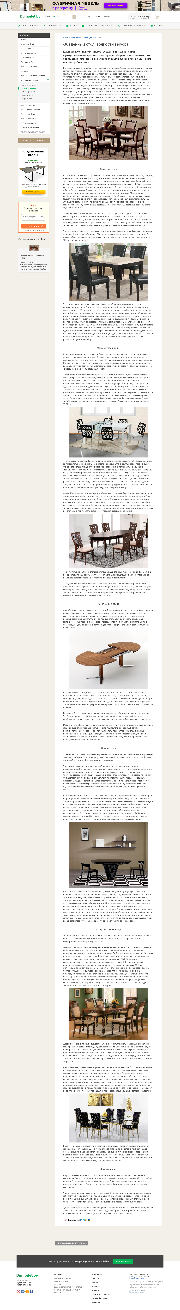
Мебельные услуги (28, 123)
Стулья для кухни (28, 92)
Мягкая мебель (27, 44)
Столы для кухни (29, 88)
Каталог (87, 17)
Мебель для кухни (29, 80)
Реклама (96, 1302)
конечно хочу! (123, 1261)
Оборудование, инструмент (132, 26)
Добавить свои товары (34, 140)
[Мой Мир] (89, 1220)
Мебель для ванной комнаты (33, 75)
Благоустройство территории (98, 26)
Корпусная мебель (28, 53)
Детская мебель (27, 57)
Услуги (157, 26)
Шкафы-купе (26, 49)
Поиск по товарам (101, 1294)
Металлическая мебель (31, 109)
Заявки (95, 1290)
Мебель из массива (29, 105)
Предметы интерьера (30, 127)
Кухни (23, 40)
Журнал (107, 17)
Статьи (95, 1279)
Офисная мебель (28, 62)
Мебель (72, 26)
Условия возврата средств (136, 1292)
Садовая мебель (28, 114)
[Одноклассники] (86, 1220)
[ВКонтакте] (81, 1220)
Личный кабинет (100, 1298)
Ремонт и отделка (29, 26)
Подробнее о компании (138, 1278)
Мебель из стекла (28, 118)
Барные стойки (28, 99)
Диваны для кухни (29, 85)
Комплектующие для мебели (33, 132)
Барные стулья (27, 95)
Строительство (53, 26)
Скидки (97, 17)
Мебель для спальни (29, 66)
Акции (95, 1282)
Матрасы (24, 71)
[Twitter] (84, 1220)
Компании (97, 1274)
